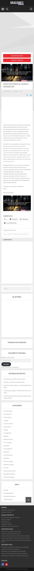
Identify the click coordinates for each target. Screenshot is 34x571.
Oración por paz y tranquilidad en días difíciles (13, 551)
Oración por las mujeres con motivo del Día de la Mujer (15, 536)
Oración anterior (17, 56)
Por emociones (8, 455)
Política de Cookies (6, 512)
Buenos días (12, 230)
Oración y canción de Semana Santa (14, 382)
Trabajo (6, 420)
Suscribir (6, 364)
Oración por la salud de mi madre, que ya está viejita (14, 547)
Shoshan (16, 91)
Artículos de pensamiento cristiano (10, 517)
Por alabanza (7, 433)
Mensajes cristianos (9, 474)
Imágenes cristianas (6, 524)
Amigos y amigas (9, 464)
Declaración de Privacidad (8, 510)
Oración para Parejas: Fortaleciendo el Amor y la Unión (15, 538)
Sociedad (6, 445)
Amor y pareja (8, 442)
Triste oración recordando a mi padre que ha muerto (15, 555)
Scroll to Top (28, 500)
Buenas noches (8, 439)
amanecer (14, 234)
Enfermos (6, 452)
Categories (2, 9)
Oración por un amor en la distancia (10, 549)
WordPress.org (8, 499)
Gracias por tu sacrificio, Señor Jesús (14, 379)
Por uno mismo (8, 423)
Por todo (6, 467)
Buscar (7, 9)
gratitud (9, 234)
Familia (6, 430)
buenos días (20, 234)
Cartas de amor (5, 522)
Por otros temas (8, 461)
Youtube (6, 564)
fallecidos (6, 458)
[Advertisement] (17, 33)
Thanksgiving (7, 417)
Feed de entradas (8, 493)
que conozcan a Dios (10, 471)
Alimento (6, 436)
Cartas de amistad (6, 519)
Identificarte (31, 9)
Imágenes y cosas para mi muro (9, 526)
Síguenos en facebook (17, 342)
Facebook (27, 95)
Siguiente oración (17, 60)
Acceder (6, 490)
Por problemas (8, 449)
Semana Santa (8, 411)
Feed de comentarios (10, 496)
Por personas (8, 414)
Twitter (31, 95)
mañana (26, 234)
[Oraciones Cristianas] (17, 3)
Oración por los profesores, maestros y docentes (14, 553)
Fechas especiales (9, 477)
